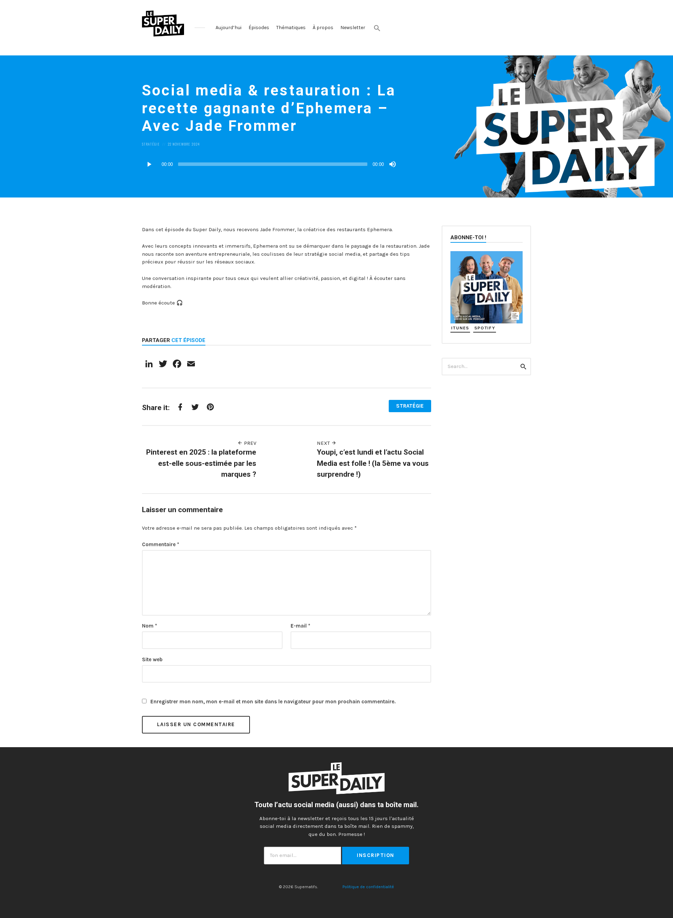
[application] (270, 164)
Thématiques (291, 28)
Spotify (484, 327)
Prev (249, 443)
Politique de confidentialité (368, 886)
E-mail (300, 626)
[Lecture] (149, 164)
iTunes (460, 327)
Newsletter (352, 28)
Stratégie (151, 144)
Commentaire (160, 544)
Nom (149, 626)
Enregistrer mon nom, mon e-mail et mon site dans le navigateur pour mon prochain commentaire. (273, 701)
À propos (323, 28)
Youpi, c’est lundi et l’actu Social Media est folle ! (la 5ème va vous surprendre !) (373, 463)
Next (324, 443)
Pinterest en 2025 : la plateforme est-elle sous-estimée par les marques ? (201, 463)
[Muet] (392, 164)
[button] (377, 28)
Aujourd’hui (229, 28)
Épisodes (259, 28)
